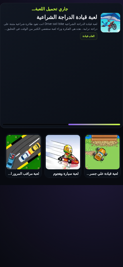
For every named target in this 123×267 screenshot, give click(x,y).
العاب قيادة (89, 36)
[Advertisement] (61, 81)
